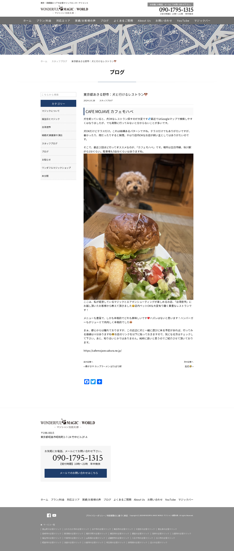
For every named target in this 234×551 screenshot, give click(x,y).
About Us (144, 20)
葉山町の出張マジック (51, 529)
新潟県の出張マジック (73, 533)
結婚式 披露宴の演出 (52, 135)
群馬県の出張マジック (137, 542)
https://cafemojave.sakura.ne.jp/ (103, 350)
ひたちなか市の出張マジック (76, 529)
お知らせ (46, 159)
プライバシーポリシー (95, 516)
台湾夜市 (46, 127)
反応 (187, 366)
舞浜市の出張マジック (123, 529)
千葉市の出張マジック (73, 538)
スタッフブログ (106, 100)
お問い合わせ (164, 20)
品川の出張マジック (158, 542)
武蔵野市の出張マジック (118, 538)
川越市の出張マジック (93, 542)
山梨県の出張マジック (95, 538)
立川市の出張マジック (165, 538)
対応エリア (63, 20)
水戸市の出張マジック (101, 529)
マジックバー (202, 20)
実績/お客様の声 (85, 20)
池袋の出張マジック (72, 542)
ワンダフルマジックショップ (56, 167)
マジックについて (51, 110)
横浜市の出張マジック (119, 533)
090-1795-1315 (176, 10)
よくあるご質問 (123, 20)
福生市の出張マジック (51, 538)
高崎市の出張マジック (51, 533)
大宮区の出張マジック (145, 529)
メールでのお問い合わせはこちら (78, 473)
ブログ (104, 20)
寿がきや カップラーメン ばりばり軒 (103, 366)
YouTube (183, 20)
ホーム (27, 20)
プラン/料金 (44, 20)
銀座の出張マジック (140, 533)
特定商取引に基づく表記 (117, 516)
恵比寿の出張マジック (167, 529)
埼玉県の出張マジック (115, 542)
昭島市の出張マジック (51, 542)
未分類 (45, 175)
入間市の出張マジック (181, 533)
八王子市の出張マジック (142, 538)
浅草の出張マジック (160, 533)
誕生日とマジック (51, 119)
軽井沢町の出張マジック (96, 533)
